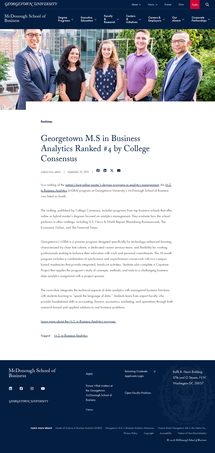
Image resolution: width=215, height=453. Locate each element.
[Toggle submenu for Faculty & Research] (117, 19)
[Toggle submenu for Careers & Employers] (163, 19)
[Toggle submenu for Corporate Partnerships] (209, 19)
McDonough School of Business (25, 19)
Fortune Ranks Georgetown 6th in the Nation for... (182, 428)
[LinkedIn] (105, 170)
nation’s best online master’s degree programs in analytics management (112, 185)
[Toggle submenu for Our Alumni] (183, 19)
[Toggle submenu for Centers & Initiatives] (140, 19)
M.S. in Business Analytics (71, 335)
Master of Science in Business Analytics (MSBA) (78, 428)
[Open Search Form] (207, 4)
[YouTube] (43, 388)
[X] (112, 170)
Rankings (46, 121)
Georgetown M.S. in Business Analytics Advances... (130, 428)
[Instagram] (32, 388)
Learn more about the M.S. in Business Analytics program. (78, 321)
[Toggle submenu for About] (139, 4)
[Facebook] (98, 170)
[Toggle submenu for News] (156, 4)
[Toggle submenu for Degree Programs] (72, 19)
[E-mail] (119, 170)
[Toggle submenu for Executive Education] (95, 19)
